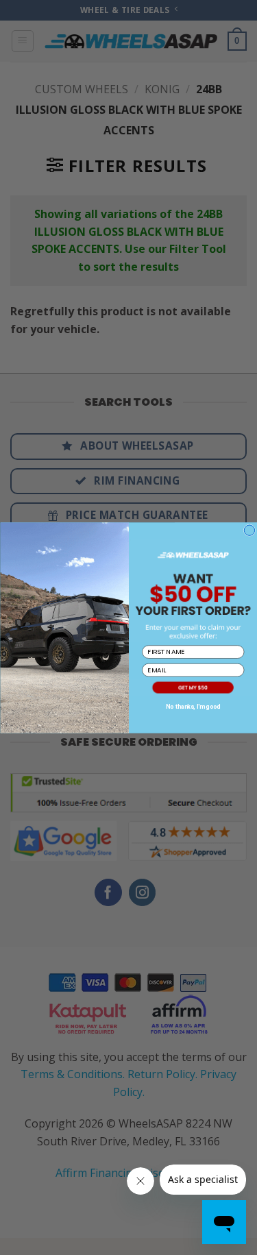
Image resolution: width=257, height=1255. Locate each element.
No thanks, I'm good (193, 706)
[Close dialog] (249, 530)
